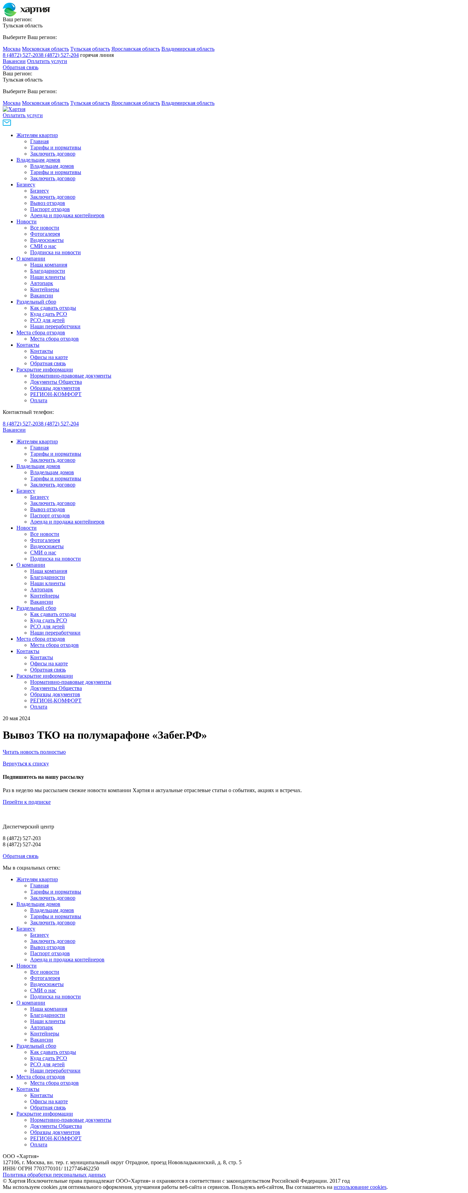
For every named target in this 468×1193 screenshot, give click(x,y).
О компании (30, 258)
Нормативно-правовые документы (70, 376)
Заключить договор (52, 154)
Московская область (45, 49)
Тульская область (90, 49)
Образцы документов (55, 388)
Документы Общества (56, 382)
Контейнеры (44, 289)
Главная (39, 141)
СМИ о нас (43, 246)
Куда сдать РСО (48, 314)
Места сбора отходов (40, 332)
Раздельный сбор (36, 302)
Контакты (27, 345)
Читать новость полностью (34, 752)
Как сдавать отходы (53, 308)
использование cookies (360, 1187)
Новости (26, 221)
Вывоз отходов (47, 203)
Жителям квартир (37, 135)
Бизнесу (25, 184)
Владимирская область (187, 49)
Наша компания (48, 265)
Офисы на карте (49, 357)
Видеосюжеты (47, 240)
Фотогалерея (45, 234)
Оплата (38, 400)
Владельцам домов (38, 160)
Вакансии (14, 61)
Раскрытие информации (44, 369)
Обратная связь (20, 67)
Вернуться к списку (26, 763)
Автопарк (41, 283)
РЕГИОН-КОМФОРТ (56, 394)
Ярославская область (135, 49)
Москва (12, 49)
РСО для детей (47, 320)
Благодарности (47, 271)
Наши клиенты (47, 277)
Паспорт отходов (50, 209)
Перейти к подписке (27, 802)
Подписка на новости (55, 252)
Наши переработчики (55, 326)
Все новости (44, 228)
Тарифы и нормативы (55, 147)
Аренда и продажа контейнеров (67, 215)
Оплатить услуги (47, 61)
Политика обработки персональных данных (54, 1175)
